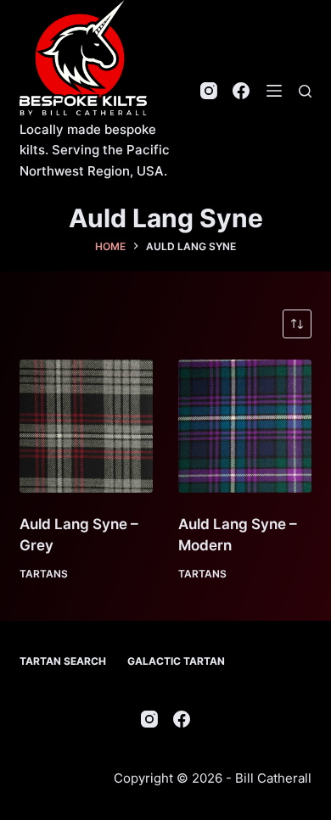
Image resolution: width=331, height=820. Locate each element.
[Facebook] (241, 90)
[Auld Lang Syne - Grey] (86, 426)
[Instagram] (208, 90)
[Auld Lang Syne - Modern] (244, 426)
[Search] (305, 91)
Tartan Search (63, 661)
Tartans (44, 573)
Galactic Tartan (176, 661)
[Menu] (274, 90)
